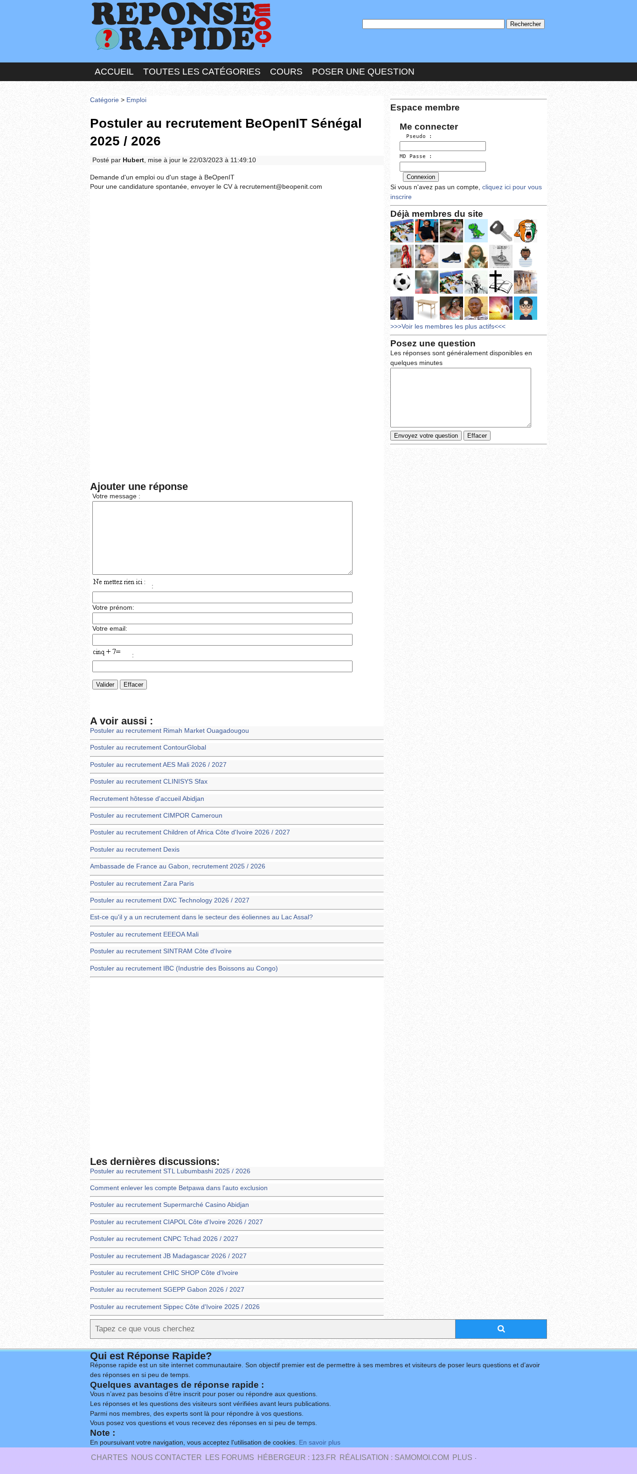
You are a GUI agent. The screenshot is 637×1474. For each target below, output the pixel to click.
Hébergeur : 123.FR (296, 1457)
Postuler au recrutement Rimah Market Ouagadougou (169, 730)
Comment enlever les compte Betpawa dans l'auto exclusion (179, 1188)
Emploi (136, 99)
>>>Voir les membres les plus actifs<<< (447, 326)
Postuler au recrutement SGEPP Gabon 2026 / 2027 (167, 1289)
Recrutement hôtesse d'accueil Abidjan (147, 798)
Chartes (109, 1457)
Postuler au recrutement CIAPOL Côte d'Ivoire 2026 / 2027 (176, 1222)
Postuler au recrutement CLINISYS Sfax (149, 781)
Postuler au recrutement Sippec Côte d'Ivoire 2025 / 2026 (175, 1306)
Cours (286, 71)
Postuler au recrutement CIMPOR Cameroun (156, 815)
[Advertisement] (237, 267)
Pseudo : (416, 136)
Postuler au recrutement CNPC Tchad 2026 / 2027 (164, 1238)
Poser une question (363, 71)
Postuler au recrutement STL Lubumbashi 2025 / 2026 (170, 1171)
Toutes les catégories (202, 71)
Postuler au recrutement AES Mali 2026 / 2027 (158, 764)
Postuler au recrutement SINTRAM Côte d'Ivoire (161, 951)
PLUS (462, 1457)
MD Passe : (416, 156)
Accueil (114, 71)
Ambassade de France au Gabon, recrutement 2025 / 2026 (177, 866)
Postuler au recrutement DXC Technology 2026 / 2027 (169, 900)
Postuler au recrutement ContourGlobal (148, 747)
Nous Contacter (166, 1457)
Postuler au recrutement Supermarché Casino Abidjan (169, 1204)
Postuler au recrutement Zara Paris (142, 883)
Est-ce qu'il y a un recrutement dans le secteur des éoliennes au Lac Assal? (201, 917)
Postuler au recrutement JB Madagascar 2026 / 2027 (168, 1256)
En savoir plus (319, 1442)
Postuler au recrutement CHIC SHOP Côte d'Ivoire (164, 1272)
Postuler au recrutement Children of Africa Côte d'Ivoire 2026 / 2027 (190, 832)
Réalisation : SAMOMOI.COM (394, 1457)
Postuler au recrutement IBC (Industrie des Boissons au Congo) (184, 968)
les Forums (229, 1457)
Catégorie (104, 99)
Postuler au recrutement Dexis (135, 849)
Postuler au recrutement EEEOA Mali (144, 934)
